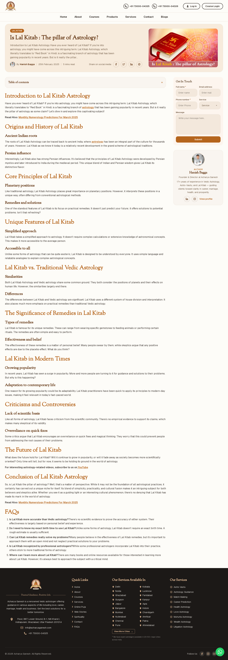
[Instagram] (208, 653)
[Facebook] (201, 653)
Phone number (183, 99)
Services (130, 16)
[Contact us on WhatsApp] (220, 652)
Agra (145, 604)
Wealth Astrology (182, 621)
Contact (149, 16)
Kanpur (146, 599)
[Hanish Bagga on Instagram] (195, 199)
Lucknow (147, 591)
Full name (181, 87)
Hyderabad (120, 616)
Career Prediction (182, 602)
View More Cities (123, 631)
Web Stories (80, 611)
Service (202, 99)
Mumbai (119, 612)
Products (112, 16)
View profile (205, 199)
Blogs (164, 16)
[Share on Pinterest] (139, 64)
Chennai (119, 621)
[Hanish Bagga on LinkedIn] (187, 199)
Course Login (212, 6)
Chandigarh (148, 612)
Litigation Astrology (183, 626)
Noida (118, 591)
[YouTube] (214, 653)
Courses (94, 16)
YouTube (82, 467)
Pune (117, 625)
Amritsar (147, 616)
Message (180, 112)
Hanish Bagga (27, 64)
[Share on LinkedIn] (131, 64)
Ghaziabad (120, 595)
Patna (145, 621)
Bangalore (120, 608)
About (78, 16)
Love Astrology (181, 611)
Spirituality (79, 616)
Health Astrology (182, 606)
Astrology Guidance (184, 592)
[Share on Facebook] (116, 64)
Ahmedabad (148, 625)
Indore (146, 608)
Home (63, 16)
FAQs (77, 626)
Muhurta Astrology (183, 616)
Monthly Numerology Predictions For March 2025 (48, 117)
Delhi (117, 586)
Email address (205, 87)
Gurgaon (119, 599)
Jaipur (118, 604)
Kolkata (146, 586)
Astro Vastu (180, 587)
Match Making (180, 597)
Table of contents (85, 82)
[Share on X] (124, 64)
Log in (193, 6)
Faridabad (147, 595)
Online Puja (80, 606)
